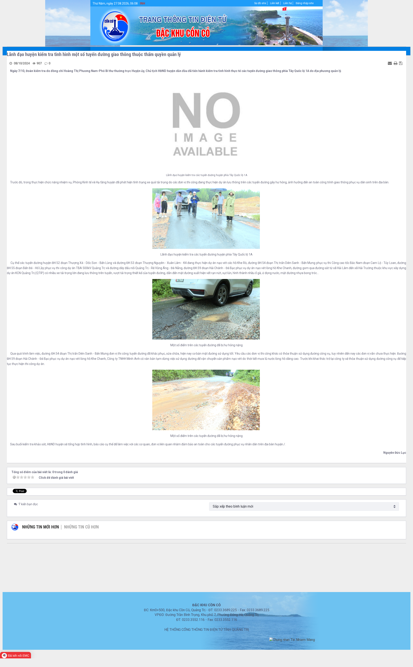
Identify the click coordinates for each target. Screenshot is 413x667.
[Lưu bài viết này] (401, 63)
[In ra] (396, 63)
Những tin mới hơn (40, 527)
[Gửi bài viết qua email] (390, 63)
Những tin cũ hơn (81, 527)
